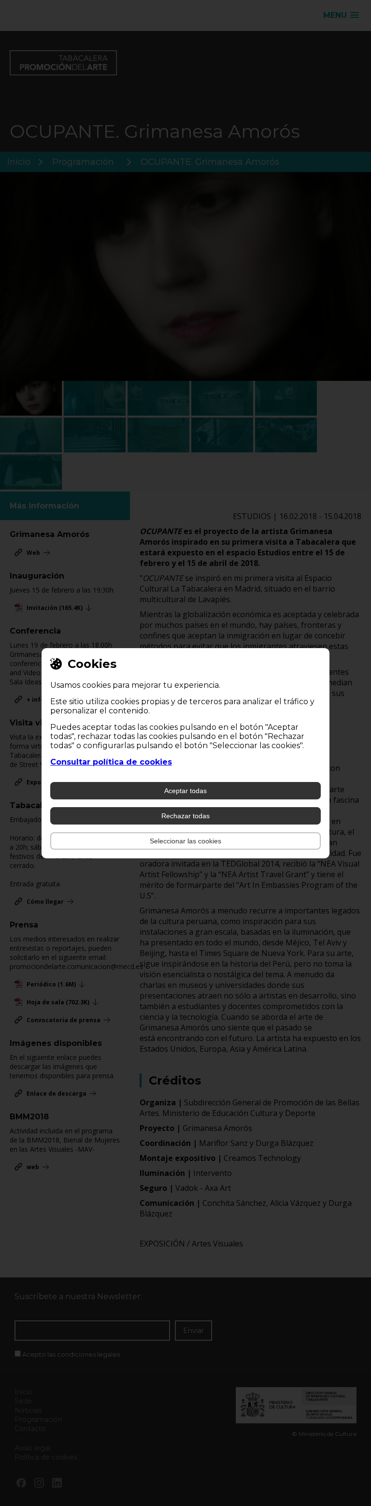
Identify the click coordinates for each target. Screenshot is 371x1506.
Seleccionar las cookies (185, 841)
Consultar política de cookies (111, 762)
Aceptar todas (185, 791)
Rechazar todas (185, 816)
